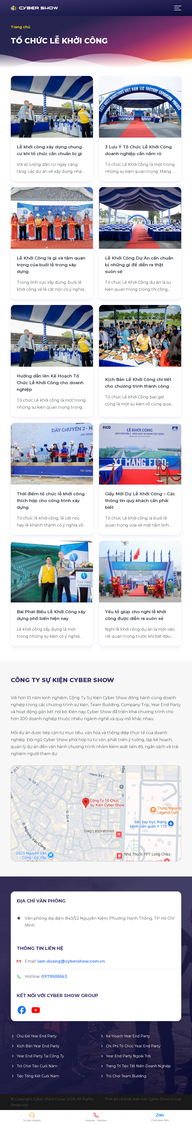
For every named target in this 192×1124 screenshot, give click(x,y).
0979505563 (54, 976)
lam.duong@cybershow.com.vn (71, 961)
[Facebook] (22, 1010)
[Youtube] (36, 1010)
